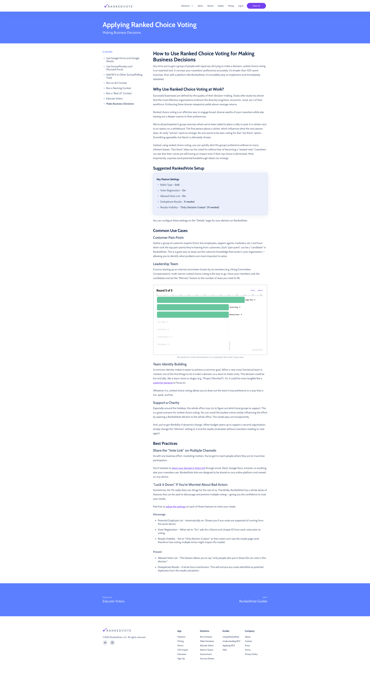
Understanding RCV (231, 641)
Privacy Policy (251, 654)
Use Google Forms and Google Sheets (122, 60)
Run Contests (206, 637)
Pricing (231, 5)
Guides (221, 5)
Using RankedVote (231, 637)
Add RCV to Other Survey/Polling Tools (124, 76)
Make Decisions (207, 641)
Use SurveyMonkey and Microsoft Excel (119, 68)
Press (247, 645)
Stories (210, 5)
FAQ (224, 650)
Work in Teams (206, 650)
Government (206, 654)
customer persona (163, 382)
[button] (185, 5)
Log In (241, 5)
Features (181, 637)
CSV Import (182, 650)
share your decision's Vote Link (188, 468)
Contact (248, 641)
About (247, 637)
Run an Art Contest (116, 83)
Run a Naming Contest (118, 88)
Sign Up (256, 6)
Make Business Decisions (120, 103)
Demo (200, 5)
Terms (248, 650)
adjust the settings (175, 506)
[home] (120, 6)
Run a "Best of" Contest (119, 93)
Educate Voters (114, 98)
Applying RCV (229, 645)
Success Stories (207, 658)
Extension (181, 654)
